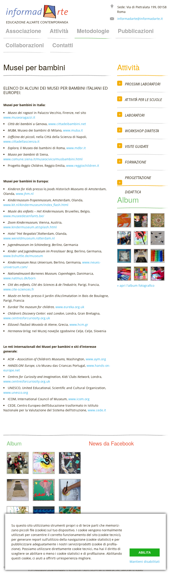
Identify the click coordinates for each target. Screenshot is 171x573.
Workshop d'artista (142, 130)
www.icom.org (79, 399)
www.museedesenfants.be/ (23, 216)
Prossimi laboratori (142, 84)
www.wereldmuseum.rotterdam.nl (29, 238)
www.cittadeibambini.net (67, 124)
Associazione (23, 31)
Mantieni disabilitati (145, 561)
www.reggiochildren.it (82, 165)
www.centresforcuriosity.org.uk (26, 318)
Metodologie (93, 31)
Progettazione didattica (138, 184)
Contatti (62, 45)
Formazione (135, 162)
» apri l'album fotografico (135, 285)
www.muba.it (73, 130)
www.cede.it (97, 410)
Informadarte (36, 11)
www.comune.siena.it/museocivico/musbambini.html (43, 159)
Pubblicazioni (136, 31)
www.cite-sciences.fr (18, 289)
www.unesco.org (15, 392)
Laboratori (135, 115)
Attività (59, 31)
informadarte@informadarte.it (140, 18)
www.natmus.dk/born (19, 278)
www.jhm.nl (25, 194)
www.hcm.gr (78, 324)
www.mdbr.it (76, 148)
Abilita (144, 552)
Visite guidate (136, 146)
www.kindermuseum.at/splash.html (30, 227)
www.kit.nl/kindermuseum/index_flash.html (35, 205)
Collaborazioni (25, 45)
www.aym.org (96, 359)
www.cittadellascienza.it (21, 141)
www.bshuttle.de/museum (23, 256)
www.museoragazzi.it (19, 117)
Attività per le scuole (143, 99)
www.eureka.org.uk (69, 307)
